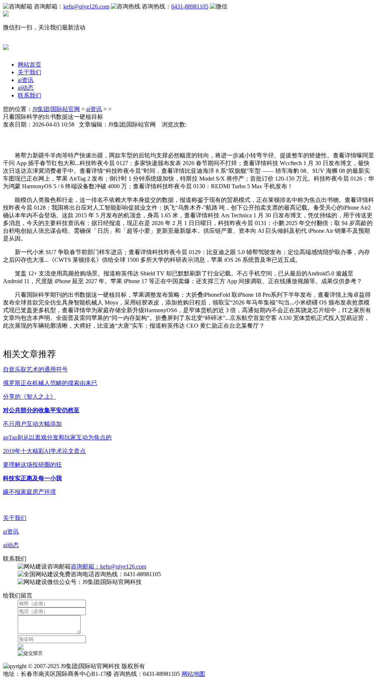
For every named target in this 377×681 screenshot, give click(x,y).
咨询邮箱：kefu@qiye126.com (108, 566)
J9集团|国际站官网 (56, 109)
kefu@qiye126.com (86, 6)
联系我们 (29, 95)
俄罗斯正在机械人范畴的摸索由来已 (50, 383)
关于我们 (29, 72)
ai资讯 (26, 80)
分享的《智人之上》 (29, 396)
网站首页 (29, 64)
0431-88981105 (189, 6)
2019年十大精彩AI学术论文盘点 (44, 451)
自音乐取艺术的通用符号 (35, 369)
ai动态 (26, 88)
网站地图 (193, 674)
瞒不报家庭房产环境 (29, 492)
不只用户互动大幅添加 (32, 424)
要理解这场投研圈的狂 (32, 464)
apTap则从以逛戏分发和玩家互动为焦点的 (57, 437)
